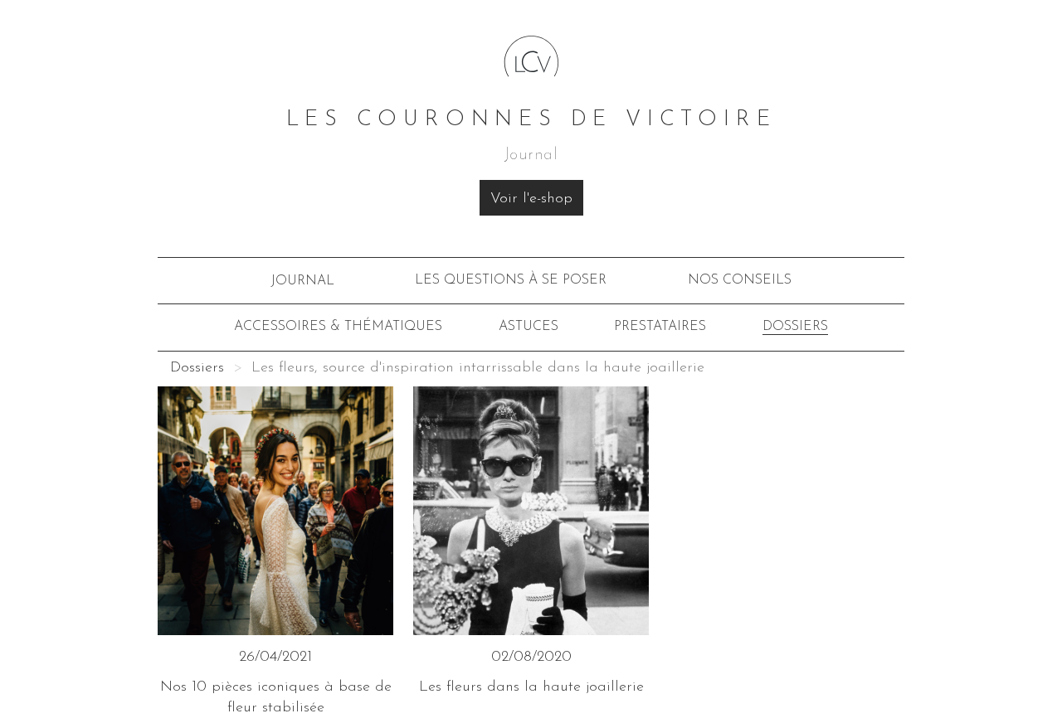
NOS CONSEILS (740, 280)
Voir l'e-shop (531, 199)
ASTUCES (528, 326)
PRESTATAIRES (660, 326)
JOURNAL (302, 281)
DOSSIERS (795, 326)
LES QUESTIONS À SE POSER (511, 280)
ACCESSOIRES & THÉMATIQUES (338, 326)
